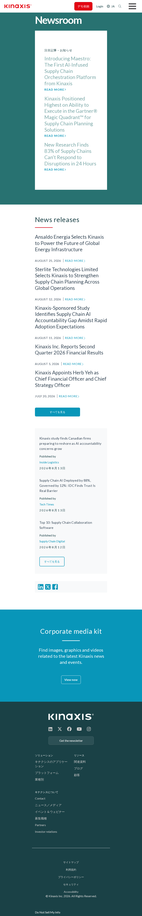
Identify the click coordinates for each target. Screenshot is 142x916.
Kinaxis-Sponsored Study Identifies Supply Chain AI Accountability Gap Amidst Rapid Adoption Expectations (71, 317)
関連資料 (80, 761)
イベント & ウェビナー (50, 811)
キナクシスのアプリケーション (51, 764)
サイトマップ (71, 862)
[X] (60, 729)
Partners (40, 825)
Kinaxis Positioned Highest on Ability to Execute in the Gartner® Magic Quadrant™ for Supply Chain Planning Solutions (70, 114)
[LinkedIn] (50, 729)
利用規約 (71, 869)
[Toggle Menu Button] (132, 6)
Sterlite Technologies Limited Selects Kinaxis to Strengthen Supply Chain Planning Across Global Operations (67, 278)
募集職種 (41, 818)
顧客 (77, 775)
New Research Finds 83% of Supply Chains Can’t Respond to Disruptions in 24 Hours (70, 154)
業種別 (39, 779)
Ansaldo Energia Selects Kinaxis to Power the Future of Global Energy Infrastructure (69, 243)
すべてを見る (57, 412)
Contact (40, 798)
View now (71, 679)
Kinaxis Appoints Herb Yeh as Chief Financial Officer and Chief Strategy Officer (70, 378)
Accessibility (71, 891)
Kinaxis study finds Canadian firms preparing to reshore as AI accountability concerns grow (70, 443)
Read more (54, 89)
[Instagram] (89, 729)
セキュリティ (71, 884)
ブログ (78, 768)
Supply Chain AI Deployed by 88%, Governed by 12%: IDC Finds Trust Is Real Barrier (67, 485)
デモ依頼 (83, 6)
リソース (79, 755)
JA (113, 6)
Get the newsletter (71, 740)
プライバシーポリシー (71, 877)
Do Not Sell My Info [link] (47, 912)
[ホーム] (71, 716)
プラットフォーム (47, 772)
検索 (119, 6)
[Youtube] (79, 729)
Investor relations (46, 831)
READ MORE (74, 260)
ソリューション (44, 755)
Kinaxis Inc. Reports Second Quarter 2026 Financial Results (69, 349)
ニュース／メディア (48, 805)
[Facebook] (69, 729)
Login (99, 6)
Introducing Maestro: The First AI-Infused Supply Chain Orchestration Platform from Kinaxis (70, 70)
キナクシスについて (46, 792)
